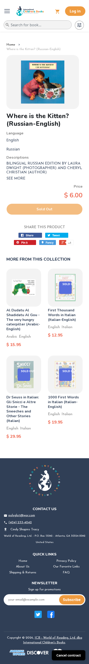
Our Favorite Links (66, 566)
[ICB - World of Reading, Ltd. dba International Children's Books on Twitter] (38, 617)
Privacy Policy (66, 561)
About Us (22, 566)
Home (10, 44)
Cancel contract (68, 655)
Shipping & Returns (22, 572)
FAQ (66, 572)
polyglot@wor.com (21, 515)
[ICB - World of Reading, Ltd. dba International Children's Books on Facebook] (51, 617)
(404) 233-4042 (20, 522)
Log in (75, 11)
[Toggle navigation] (7, 11)
